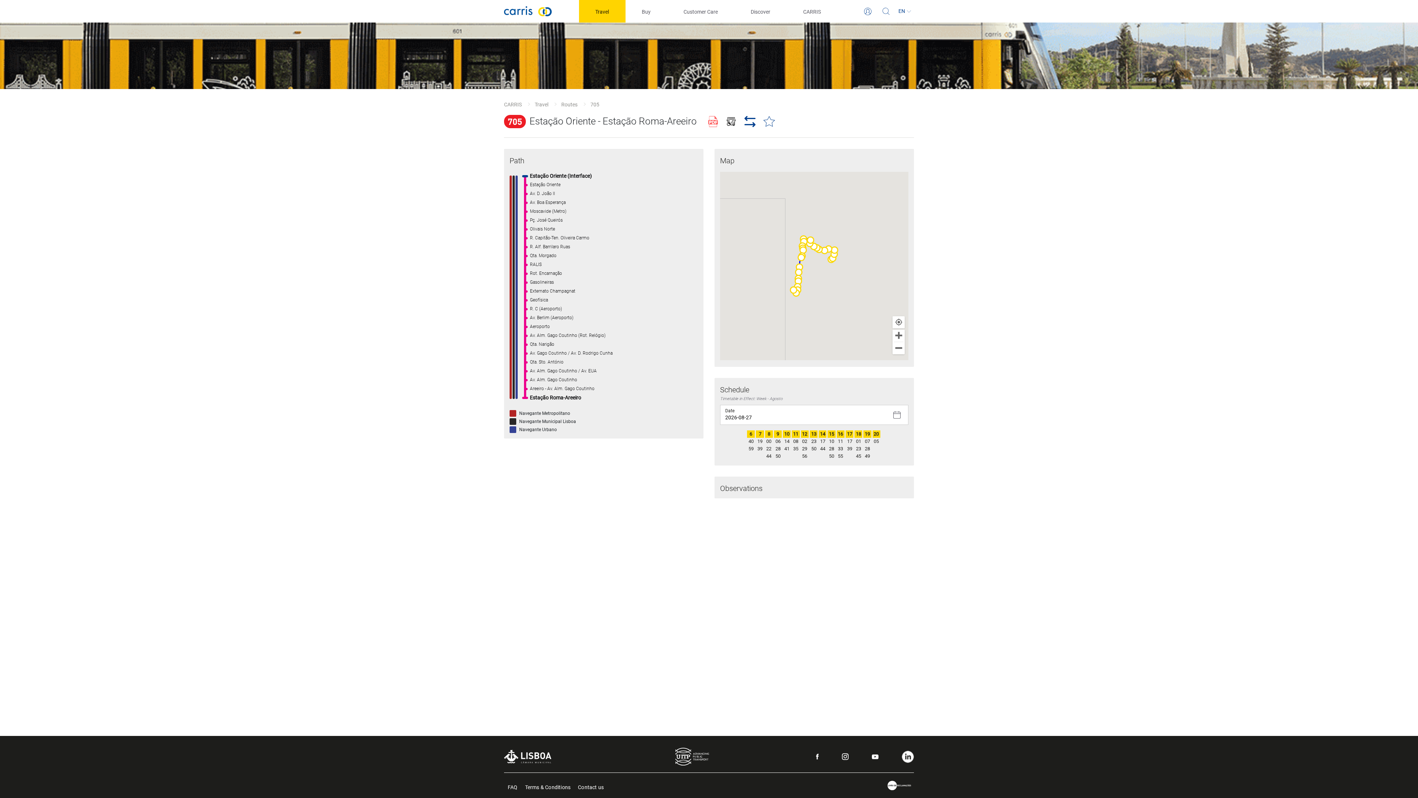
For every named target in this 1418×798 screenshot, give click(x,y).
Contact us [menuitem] (591, 786)
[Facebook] (817, 757)
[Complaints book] (899, 785)
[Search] (886, 11)
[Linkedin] (908, 757)
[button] (832, 258)
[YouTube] (875, 756)
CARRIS (513, 105)
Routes (569, 105)
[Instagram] (845, 756)
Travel (541, 105)
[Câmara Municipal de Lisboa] (527, 756)
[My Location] (899, 322)
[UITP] (692, 756)
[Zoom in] (899, 336)
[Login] (867, 11)
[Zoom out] (899, 348)
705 (594, 105)
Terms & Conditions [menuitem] (548, 786)
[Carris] (528, 11)
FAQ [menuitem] (513, 786)
